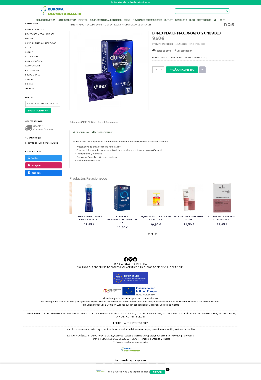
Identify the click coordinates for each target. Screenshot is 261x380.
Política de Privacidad (114, 329)
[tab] (80, 132)
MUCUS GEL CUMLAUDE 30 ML (188, 218)
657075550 (188, 336)
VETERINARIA (31, 57)
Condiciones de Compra (138, 329)
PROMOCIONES (32, 75)
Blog (192, 20)
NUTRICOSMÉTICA (33, 61)
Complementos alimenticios (105, 20)
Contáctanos (82, 329)
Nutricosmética (67, 20)
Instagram (36, 166)
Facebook (35, 173)
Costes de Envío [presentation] (104, 132)
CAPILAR (29, 79)
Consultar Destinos (43, 129)
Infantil (83, 20)
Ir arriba (70, 329)
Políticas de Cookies (185, 329)
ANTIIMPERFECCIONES (136, 323)
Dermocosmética (45, 20)
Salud (127, 20)
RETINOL (118, 323)
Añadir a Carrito (183, 69)
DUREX (163, 58)
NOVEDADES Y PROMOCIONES (39, 34)
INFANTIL (29, 39)
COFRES (29, 84)
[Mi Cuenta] (215, 20)
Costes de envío (163, 51)
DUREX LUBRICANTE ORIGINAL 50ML (89, 218)
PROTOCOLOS (204, 20)
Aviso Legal (96, 329)
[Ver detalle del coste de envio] (29, 128)
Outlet (168, 20)
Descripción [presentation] (82, 132)
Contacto (181, 20)
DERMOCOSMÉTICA (34, 30)
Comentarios (111, 122)
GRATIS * (38, 126)
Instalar (157, 372)
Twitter (34, 158)
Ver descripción (184, 51)
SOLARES (29, 88)
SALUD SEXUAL (88, 122)
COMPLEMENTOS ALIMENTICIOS (40, 43)
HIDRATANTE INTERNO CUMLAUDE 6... (222, 218)
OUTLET (29, 52)
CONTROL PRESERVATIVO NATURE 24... (122, 220)
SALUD (28, 48)
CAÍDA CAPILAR (32, 66)
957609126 (174, 336)
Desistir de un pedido (162, 329)
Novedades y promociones (147, 20)
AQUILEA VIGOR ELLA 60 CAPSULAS (155, 218)
